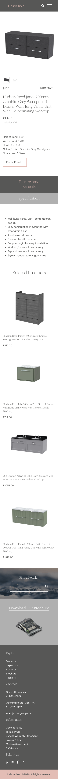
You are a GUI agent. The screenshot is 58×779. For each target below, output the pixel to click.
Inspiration (12, 665)
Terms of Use (13, 731)
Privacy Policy (13, 740)
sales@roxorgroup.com (19, 713)
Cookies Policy (14, 727)
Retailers (11, 677)
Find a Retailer (14, 162)
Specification (29, 198)
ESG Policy (12, 748)
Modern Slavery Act (17, 744)
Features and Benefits (29, 184)
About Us (11, 669)
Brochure (11, 673)
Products (11, 661)
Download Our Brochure (29, 608)
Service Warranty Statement (22, 735)
